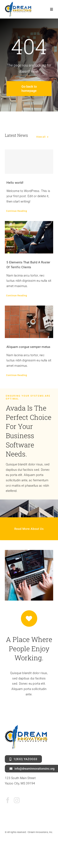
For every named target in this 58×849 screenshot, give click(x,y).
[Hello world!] (29, 161)
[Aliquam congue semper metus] (29, 322)
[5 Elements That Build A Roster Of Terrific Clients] (29, 237)
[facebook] (8, 800)
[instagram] (17, 800)
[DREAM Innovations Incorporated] (18, 3)
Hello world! (14, 183)
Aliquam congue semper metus (28, 347)
